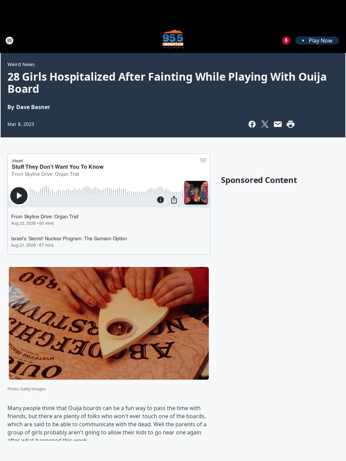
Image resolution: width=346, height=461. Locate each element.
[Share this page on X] (265, 124)
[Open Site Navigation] (9, 40)
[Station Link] (173, 40)
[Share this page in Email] (277, 124)
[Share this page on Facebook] (252, 124)
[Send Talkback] (286, 40)
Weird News (21, 64)
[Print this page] (290, 124)
